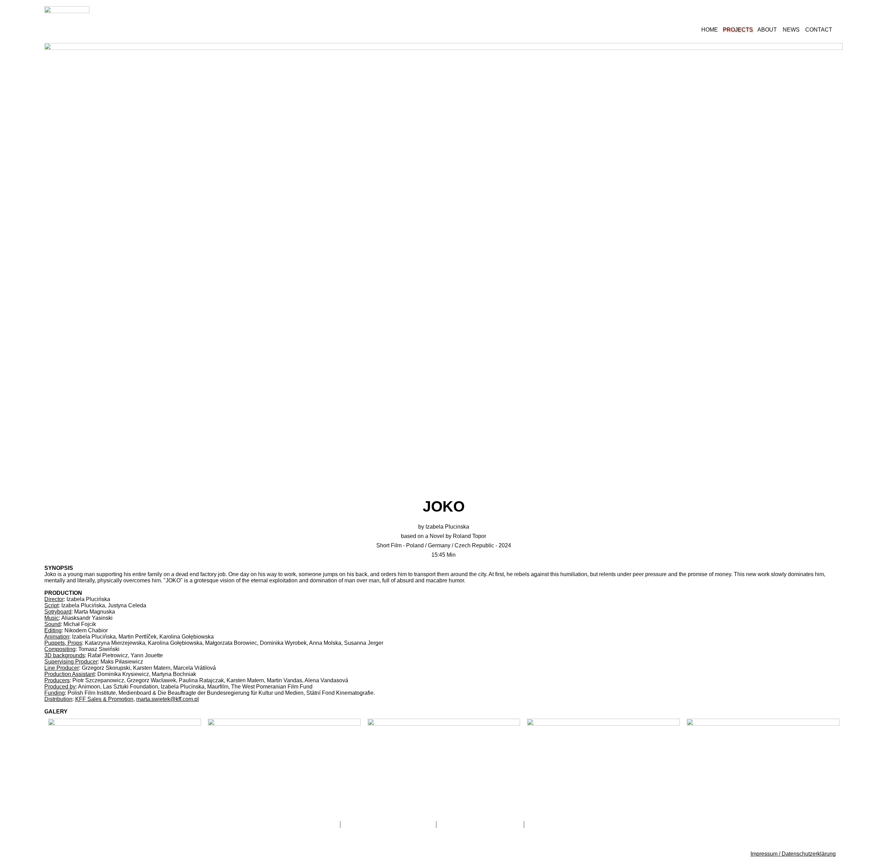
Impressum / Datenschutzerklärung (793, 854)
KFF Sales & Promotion (104, 699)
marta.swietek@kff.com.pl (167, 699)
